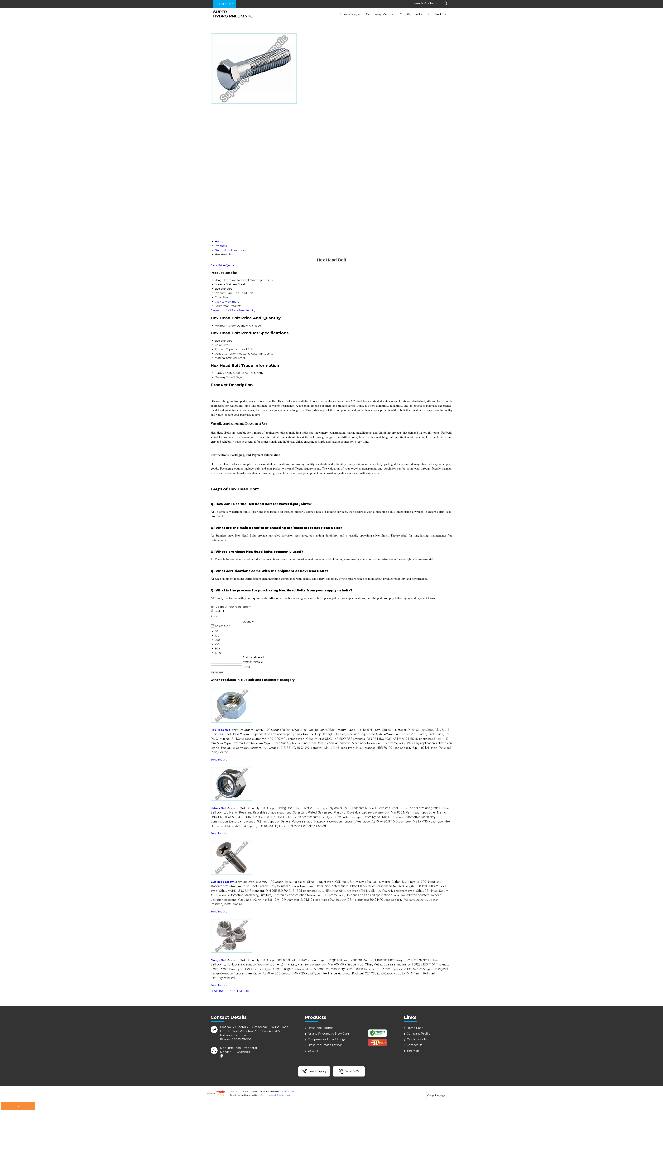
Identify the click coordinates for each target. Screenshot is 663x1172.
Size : (384, 729)
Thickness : (301, 817)
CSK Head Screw (222, 881)
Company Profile (380, 14)
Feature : (339, 734)
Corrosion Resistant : (252, 747)
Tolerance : (380, 743)
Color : (326, 729)
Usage (219, 353)
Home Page (350, 14)
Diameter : (324, 747)
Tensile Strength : (266, 738)
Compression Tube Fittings (326, 1039)
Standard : (385, 738)
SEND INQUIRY (221, 991)
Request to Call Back (224, 310)
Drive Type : (233, 743)
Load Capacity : (411, 747)
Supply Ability (223, 373)
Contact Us (437, 14)
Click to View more (227, 301)
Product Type (224, 349)
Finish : (302, 826)
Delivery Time (224, 377)
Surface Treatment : (316, 812)
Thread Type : (320, 738)
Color (218, 345)
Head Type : (351, 747)
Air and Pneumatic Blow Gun (328, 1033)
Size (217, 340)
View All (313, 1051)
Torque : (271, 734)
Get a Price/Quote (222, 265)
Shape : (223, 747)
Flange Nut (218, 960)
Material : (381, 808)
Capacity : (423, 743)
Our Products (411, 14)
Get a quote (225, 4)
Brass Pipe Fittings (320, 1028)
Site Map (413, 1050)
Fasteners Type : (268, 743)
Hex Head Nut (220, 729)
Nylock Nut (218, 808)
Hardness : (377, 747)
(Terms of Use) (287, 1091)
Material (220, 358)
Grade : (289, 747)
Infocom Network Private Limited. (276, 1095)
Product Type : (355, 729)
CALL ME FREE (241, 991)
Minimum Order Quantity (231, 325)
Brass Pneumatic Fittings (325, 1045)
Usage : (294, 729)
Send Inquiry (247, 310)
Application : (326, 743)
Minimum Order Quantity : (250, 729)
